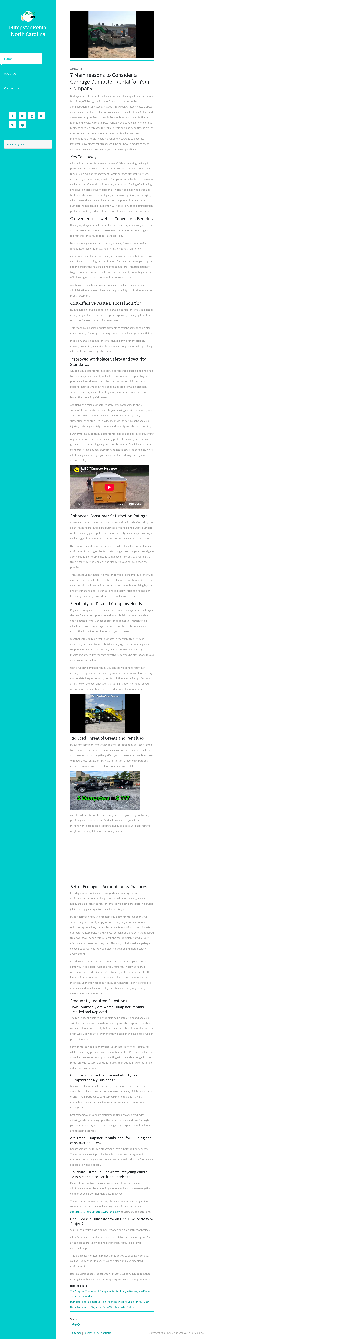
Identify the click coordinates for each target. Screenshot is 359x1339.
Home (8, 59)
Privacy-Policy (91, 1333)
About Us (10, 73)
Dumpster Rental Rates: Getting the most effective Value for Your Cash (109, 1301)
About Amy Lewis (16, 144)
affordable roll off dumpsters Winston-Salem (95, 1211)
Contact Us (11, 88)
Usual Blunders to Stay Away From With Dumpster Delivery (103, 1307)
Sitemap (77, 1333)
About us (106, 1333)
